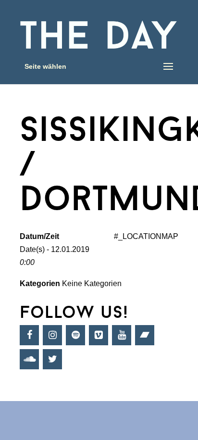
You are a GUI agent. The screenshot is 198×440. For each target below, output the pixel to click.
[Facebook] (29, 335)
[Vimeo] (98, 335)
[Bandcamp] (144, 335)
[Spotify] (75, 335)
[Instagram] (52, 335)
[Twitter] (52, 359)
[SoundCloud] (29, 359)
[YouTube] (121, 335)
